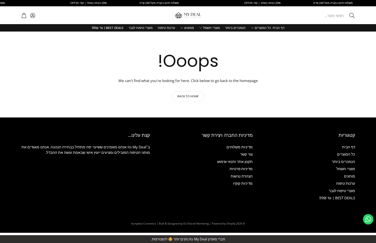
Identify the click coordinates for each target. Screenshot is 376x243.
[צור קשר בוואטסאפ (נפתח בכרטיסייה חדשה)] (368, 219)
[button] (323, 15)
